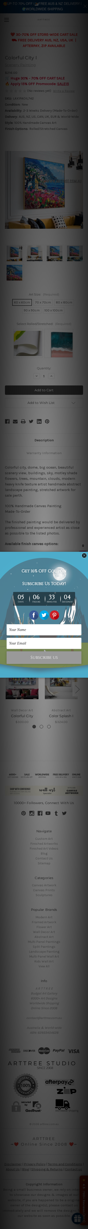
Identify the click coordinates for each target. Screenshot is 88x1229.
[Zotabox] (85, 673)
